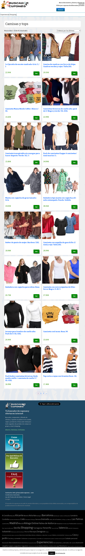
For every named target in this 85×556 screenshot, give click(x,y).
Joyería (5, 546)
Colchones (24, 538)
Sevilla (17, 527)
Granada (45, 519)
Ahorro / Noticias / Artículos (15, 430)
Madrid (13, 523)
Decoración (5, 543)
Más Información (60, 553)
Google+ (8, 499)
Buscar (60, 10)
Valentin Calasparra (73, 528)
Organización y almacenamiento (75, 546)
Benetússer (56, 515)
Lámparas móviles (33, 546)
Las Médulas (68, 519)
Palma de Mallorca (47, 523)
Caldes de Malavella (65, 515)
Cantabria (73, 515)
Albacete (12, 516)
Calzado (49, 535)
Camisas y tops (68, 535)
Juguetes (24, 546)
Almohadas (22, 535)
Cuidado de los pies (59, 538)
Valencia (63, 527)
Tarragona (37, 528)
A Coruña (6, 515)
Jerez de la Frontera (55, 519)
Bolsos (30, 535)
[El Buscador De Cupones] (15, 4)
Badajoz (38, 516)
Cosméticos (40, 538)
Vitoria (26, 532)
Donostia (27, 519)
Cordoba (5, 519)
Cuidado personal (71, 538)
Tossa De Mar (54, 528)
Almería (26, 516)
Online (35, 523)
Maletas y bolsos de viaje (51, 546)
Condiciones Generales (12, 495)
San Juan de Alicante (7, 528)
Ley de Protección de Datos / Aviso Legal (18, 497)
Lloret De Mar (5, 523)
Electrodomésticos (15, 543)
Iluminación (79, 543)
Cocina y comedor (14, 538)
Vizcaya (32, 531)
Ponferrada (66, 523)
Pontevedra (72, 523)
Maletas (41, 546)
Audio (27, 535)
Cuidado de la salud (48, 538)
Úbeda (47, 532)
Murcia (21, 523)
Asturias (32, 515)
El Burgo (33, 519)
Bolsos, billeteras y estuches (39, 535)
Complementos (32, 538)
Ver (36, 73)
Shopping (13, 14)
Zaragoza (40, 531)
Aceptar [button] (52, 553)
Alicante (19, 515)
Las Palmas (77, 519)
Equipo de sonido (32, 543)
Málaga (27, 523)
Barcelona (47, 515)
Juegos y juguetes (14, 546)
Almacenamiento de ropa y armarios (10, 535)
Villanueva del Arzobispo (17, 532)
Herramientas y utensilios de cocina (64, 543)
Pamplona (59, 523)
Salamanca (80, 523)
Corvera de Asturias (15, 519)
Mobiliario (63, 546)
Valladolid (6, 531)
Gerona (38, 519)
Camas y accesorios (58, 535)
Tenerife (47, 527)
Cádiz (22, 519)
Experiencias (5, 14)
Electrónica (24, 543)
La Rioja (63, 519)
